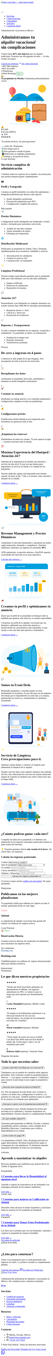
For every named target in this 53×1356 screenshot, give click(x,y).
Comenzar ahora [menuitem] (14, 26)
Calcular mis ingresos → (11, 559)
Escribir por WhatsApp (33, 1270)
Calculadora (12, 1319)
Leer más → (6, 1191)
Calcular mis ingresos (10, 1270)
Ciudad (4, 862)
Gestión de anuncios (15, 1296)
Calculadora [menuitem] (12, 21)
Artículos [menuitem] (10, 23)
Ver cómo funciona (29, 64)
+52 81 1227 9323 (17, 1340)
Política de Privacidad (10, 1349)
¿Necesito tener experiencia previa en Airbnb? (21, 1087)
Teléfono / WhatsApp (10, 873)
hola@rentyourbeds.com (19, 1337)
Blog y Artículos (14, 1317)
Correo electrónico (9, 870)
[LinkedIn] (5, 1286)
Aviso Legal (40, 1349)
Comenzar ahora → (9, 483)
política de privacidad (32, 881)
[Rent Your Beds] (9, 1272)
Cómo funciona (13, 1324)
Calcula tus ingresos (10, 64)
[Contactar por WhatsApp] (3, 1353)
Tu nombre (5, 867)
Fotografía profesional (16, 1299)
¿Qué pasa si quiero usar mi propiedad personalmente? (24, 1104)
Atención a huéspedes (16, 1306)
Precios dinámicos (14, 1301)
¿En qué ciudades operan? (13, 1119)
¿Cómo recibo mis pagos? (13, 1136)
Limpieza (11, 1304)
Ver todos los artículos (10, 1240)
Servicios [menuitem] (10, 16)
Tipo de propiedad (9, 865)
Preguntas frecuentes (15, 1322)
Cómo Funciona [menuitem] (13, 18)
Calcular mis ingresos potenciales (25, 876)
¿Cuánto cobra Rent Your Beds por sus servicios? (22, 1068)
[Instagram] (2, 1286)
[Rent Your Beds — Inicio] (26, 5)
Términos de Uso (27, 1349)
